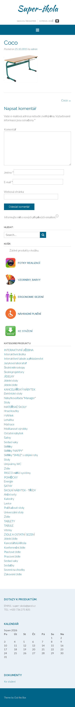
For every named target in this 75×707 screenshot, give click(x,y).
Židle (7, 468)
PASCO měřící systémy (17, 472)
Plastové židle (12, 551)
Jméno (9, 172)
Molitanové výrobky (15, 428)
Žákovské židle (13, 574)
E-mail (8, 182)
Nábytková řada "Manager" (20, 398)
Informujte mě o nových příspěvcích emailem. (30, 217)
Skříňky (8, 446)
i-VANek (8, 415)
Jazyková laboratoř (15, 363)
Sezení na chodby (14, 569)
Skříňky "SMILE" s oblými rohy (21, 455)
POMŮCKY (11, 477)
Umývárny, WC (12, 464)
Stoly (7, 402)
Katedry (9, 498)
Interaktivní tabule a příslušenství (23, 358)
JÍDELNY (9, 376)
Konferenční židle (14, 547)
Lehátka (9, 419)
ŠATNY (8, 486)
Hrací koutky (11, 410)
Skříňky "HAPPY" (13, 450)
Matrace (9, 424)
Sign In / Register (26, 21)
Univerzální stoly (13, 512)
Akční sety (10, 494)
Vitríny (8, 530)
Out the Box (20, 697)
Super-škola (37, 8)
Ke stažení (9, 681)
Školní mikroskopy (14, 367)
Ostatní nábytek (13, 433)
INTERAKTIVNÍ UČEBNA (18, 350)
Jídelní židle (11, 384)
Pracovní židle (12, 556)
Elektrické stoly (13, 393)
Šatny (7, 437)
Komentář (10, 129)
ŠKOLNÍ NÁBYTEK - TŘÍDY (20, 490)
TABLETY (9, 521)
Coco (66, 100)
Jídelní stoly (11, 380)
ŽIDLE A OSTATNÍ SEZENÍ (19, 534)
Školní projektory (14, 372)
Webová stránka (14, 191)
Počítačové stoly (14, 507)
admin (34, 49)
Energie (8, 481)
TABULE (8, 525)
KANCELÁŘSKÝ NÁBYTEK (19, 389)
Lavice (7, 503)
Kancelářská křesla (15, 543)
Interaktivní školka (15, 354)
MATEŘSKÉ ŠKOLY (15, 406)
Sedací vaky (11, 442)
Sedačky (9, 565)
